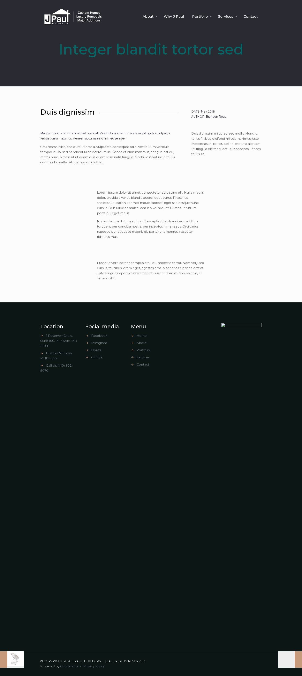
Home (142, 336)
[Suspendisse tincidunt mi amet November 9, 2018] (12, 659)
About (141, 343)
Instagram (99, 343)
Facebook (99, 336)
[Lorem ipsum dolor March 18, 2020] (290, 659)
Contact (143, 364)
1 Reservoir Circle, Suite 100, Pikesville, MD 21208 (58, 341)
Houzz (96, 350)
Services (143, 357)
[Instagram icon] (243, 661)
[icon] (248, 661)
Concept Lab (70, 666)
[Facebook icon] (239, 661)
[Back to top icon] (257, 661)
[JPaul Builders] (73, 16)
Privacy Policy (94, 666)
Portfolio (143, 350)
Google (97, 357)
